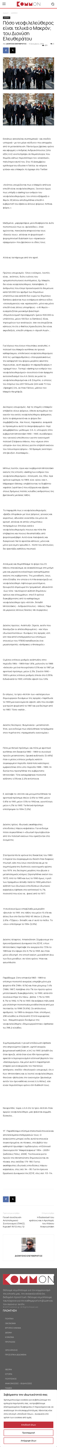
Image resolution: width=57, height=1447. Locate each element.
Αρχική (6, 13)
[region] (28, 1418)
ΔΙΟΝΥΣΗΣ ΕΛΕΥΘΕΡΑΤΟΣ (16, 44)
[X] (12, 50)
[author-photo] (28, 1251)
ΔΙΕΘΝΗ (14, 13)
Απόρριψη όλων (28, 1440)
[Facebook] (6, 50)
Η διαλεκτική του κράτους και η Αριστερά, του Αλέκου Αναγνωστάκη (41, 1222)
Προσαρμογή (28, 1432)
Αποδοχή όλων (28, 1424)
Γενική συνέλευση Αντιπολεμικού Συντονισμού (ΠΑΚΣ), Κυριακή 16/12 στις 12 (14, 1222)
